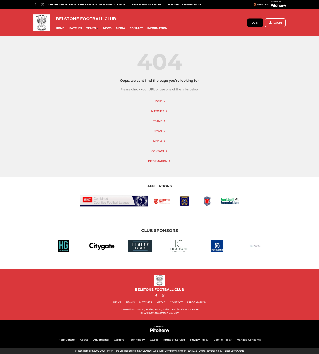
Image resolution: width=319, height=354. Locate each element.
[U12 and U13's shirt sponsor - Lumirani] (178, 247)
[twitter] (42, 4)
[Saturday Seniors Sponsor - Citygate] (102, 247)
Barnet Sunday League (146, 4)
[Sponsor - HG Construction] (63, 247)
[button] (60, 28)
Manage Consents (249, 339)
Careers (119, 339)
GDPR (154, 339)
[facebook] (35, 4)
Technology (137, 339)
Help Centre (67, 339)
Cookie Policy (222, 339)
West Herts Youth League (185, 4)
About (84, 339)
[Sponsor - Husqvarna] (217, 247)
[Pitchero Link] (278, 6)
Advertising (101, 339)
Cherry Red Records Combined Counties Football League (87, 4)
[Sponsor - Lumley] (140, 247)
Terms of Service (174, 339)
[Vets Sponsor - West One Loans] (255, 247)
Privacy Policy (199, 339)
